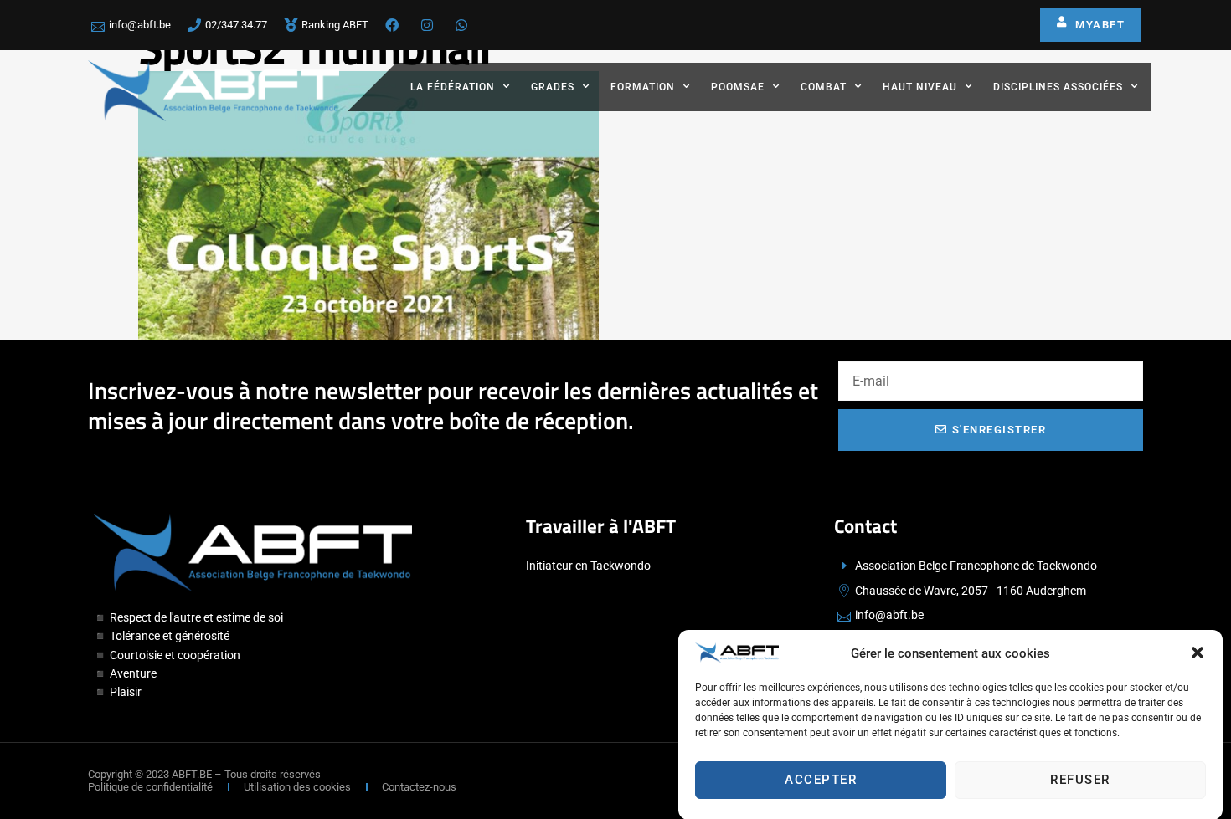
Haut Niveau (920, 87)
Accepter (821, 779)
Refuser (1080, 779)
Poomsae (738, 87)
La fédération (452, 87)
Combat (824, 87)
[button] (1197, 652)
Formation (642, 87)
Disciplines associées (1058, 87)
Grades (552, 87)
